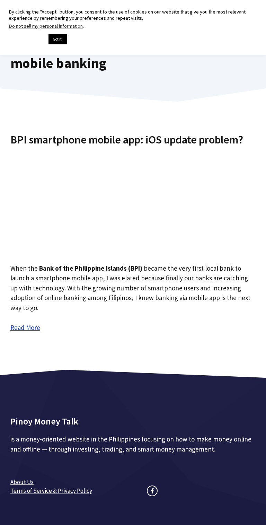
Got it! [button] (58, 39)
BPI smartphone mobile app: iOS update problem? (126, 140)
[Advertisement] (133, 202)
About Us (22, 482)
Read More (25, 327)
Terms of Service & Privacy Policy (51, 491)
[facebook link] (152, 490)
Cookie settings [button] (26, 39)
